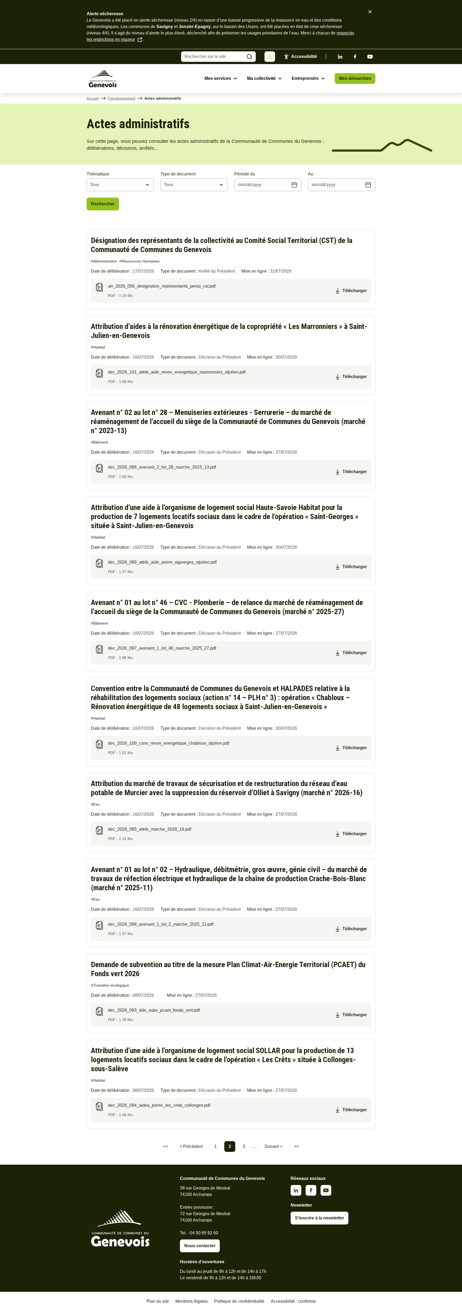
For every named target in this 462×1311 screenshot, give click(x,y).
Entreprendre (305, 78)
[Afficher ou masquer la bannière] (269, 56)
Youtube (370, 56)
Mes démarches (355, 78)
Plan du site (158, 1301)
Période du (244, 174)
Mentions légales (191, 1301)
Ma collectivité (261, 78)
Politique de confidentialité (239, 1301)
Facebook (355, 56)
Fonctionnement (121, 98)
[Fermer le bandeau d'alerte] (370, 11)
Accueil (93, 98)
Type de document (177, 174)
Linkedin (340, 56)
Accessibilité (304, 56)
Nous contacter (199, 1245)
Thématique (98, 174)
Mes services (218, 78)
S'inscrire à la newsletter (319, 1218)
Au (310, 174)
